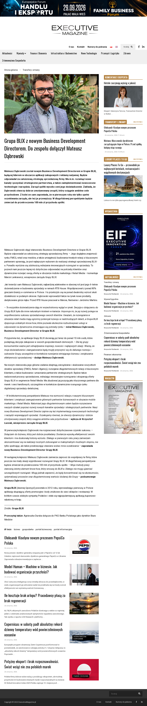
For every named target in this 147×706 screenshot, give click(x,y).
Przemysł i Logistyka (110, 53)
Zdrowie (126, 53)
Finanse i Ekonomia (38, 53)
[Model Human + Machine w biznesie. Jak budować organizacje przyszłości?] (84, 574)
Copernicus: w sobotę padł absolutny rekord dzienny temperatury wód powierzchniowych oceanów (33, 629)
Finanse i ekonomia (80, 676)
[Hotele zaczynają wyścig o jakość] (123, 96)
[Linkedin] (143, 47)
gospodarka (27, 529)
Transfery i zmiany (80, 552)
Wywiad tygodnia (80, 581)
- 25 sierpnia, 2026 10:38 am (114, 152)
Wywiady (21, 53)
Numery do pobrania (97, 47)
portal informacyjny (63, 529)
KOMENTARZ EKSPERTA (116, 77)
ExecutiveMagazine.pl (27, 702)
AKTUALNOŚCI (111, 277)
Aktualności (7, 53)
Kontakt (81, 47)
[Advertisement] (51, 228)
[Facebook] (139, 47)
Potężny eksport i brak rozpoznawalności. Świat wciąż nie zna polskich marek (31, 664)
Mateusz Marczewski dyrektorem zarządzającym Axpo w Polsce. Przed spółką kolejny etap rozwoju (123, 144)
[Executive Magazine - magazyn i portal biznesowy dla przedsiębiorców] (75, 32)
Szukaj (126, 47)
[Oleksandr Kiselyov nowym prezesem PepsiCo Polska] (84, 546)
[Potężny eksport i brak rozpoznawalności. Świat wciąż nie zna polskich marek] (84, 669)
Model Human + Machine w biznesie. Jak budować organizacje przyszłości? (30, 569)
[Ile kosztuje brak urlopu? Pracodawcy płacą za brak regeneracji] (84, 603)
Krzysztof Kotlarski (111, 294)
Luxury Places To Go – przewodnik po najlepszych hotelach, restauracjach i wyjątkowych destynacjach (122, 168)
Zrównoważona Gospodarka (14, 60)
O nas (71, 47)
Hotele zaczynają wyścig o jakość (120, 83)
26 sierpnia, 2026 (10, 548)
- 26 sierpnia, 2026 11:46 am (114, 135)
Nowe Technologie (89, 53)
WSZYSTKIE (138, 122)
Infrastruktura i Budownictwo (64, 53)
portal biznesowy (44, 529)
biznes (17, 529)
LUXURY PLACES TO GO (116, 159)
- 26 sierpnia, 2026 (126, 294)
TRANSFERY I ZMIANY (115, 122)
